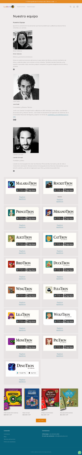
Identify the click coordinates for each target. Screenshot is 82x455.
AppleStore (22, 199)
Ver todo (41, 420)
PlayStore (22, 197)
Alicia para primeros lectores (66, 412)
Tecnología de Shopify (46, 451)
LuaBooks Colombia (38, 451)
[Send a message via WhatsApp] (79, 452)
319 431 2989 (55, 434)
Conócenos (7, 434)
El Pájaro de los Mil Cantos (47, 412)
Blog (5, 436)
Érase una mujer (26, 412)
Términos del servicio (9, 439)
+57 (50, 434)
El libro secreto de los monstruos (11, 412)
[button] (70, 6)
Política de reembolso (10, 441)
